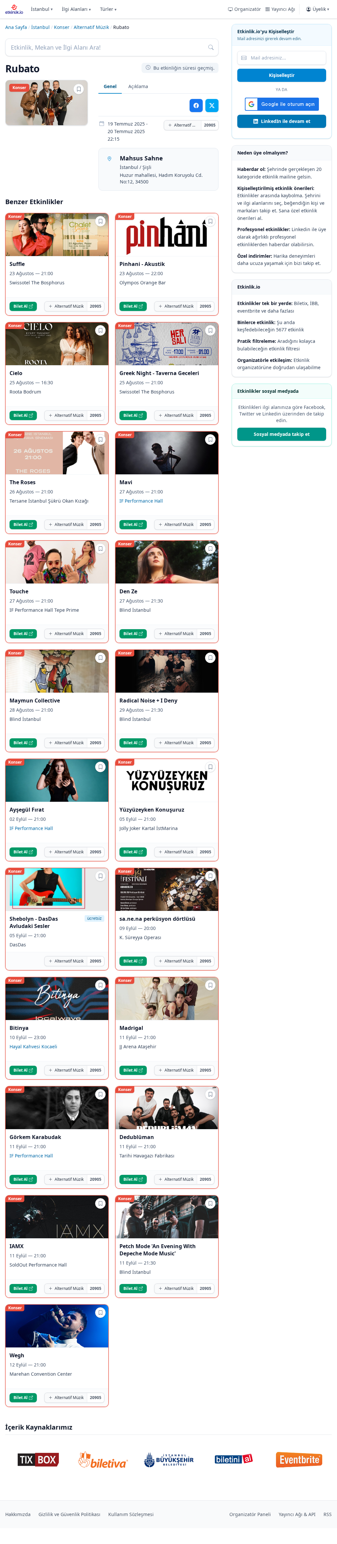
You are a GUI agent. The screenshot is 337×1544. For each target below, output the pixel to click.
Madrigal (131, 1028)
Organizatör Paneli (250, 1514)
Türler (108, 9)
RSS (328, 1514)
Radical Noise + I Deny (148, 700)
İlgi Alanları (76, 9)
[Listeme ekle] (78, 89)
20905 (210, 125)
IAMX (17, 1246)
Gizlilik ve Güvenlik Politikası (69, 1514)
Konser (61, 27)
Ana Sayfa (16, 27)
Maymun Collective (35, 700)
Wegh (17, 1355)
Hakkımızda (18, 1514)
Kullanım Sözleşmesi (131, 1514)
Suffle (17, 264)
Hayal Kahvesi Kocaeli (33, 1046)
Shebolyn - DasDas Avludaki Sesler (34, 922)
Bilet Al (20, 306)
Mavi (125, 482)
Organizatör (247, 9)
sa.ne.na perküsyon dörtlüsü (157, 918)
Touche (19, 591)
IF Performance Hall (141, 501)
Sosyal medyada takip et (282, 434)
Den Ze (128, 591)
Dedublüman (136, 1137)
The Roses (23, 482)
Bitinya (19, 1028)
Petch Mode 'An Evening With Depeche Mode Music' (157, 1250)
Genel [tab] (110, 86)
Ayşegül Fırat (27, 809)
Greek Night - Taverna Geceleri (159, 373)
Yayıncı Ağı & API (297, 1514)
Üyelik (321, 9)
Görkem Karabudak (35, 1137)
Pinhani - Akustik (142, 264)
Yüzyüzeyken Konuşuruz (151, 809)
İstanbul (42, 9)
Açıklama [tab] (138, 86)
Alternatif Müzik (91, 27)
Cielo (16, 373)
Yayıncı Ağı (283, 9)
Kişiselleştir (282, 75)
